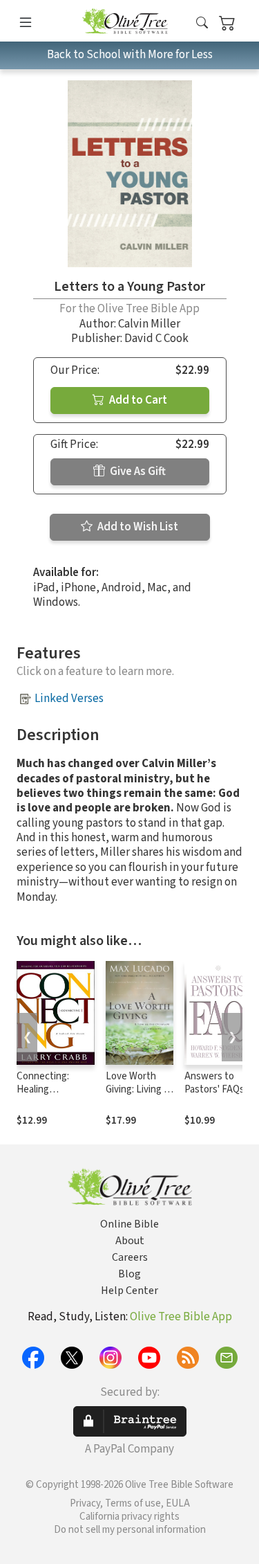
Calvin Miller (149, 324)
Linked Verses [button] (69, 698)
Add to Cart (137, 400)
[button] (202, 23)
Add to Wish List (136, 527)
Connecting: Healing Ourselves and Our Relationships (55, 1096)
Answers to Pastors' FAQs (214, 1083)
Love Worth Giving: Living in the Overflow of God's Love (139, 1096)
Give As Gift (137, 471)
